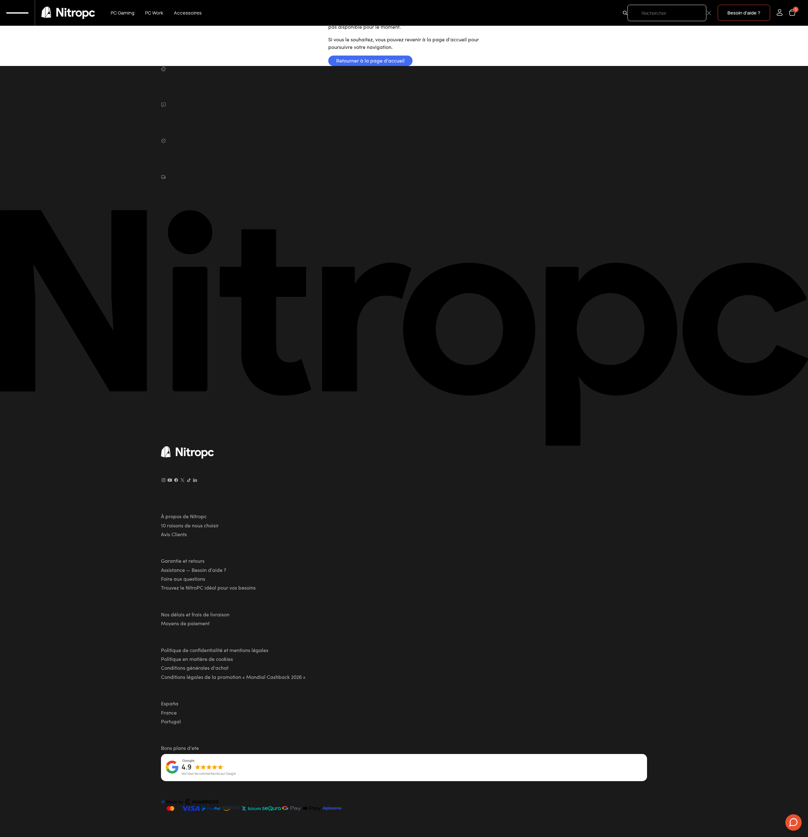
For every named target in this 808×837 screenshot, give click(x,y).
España (169, 703)
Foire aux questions (183, 578)
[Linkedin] (195, 480)
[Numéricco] (190, 802)
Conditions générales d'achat (195, 667)
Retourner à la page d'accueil (370, 60)
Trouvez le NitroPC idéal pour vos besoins (208, 587)
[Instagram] (163, 480)
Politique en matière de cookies (197, 658)
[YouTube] (169, 480)
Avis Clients (174, 534)
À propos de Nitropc (184, 516)
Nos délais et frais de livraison (195, 614)
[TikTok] (188, 480)
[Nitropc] (68, 13)
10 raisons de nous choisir (190, 525)
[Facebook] (176, 480)
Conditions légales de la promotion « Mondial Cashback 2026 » (233, 676)
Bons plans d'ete (180, 747)
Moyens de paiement (185, 623)
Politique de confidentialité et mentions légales (214, 649)
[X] (182, 480)
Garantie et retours (183, 560)
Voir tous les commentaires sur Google (208, 774)
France (169, 712)
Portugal (171, 721)
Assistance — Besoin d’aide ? (193, 569)
